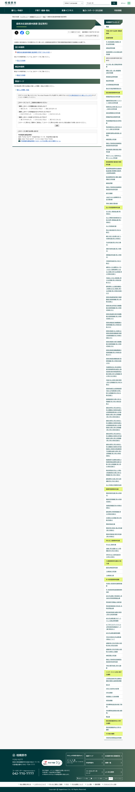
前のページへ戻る (83, 778)
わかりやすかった (26, 114)
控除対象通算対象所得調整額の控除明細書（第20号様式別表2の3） (114, 316)
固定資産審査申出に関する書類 (113, 728)
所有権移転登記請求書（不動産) (114, 705)
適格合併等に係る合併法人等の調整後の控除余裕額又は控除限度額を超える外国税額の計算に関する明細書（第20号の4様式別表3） (114, 412)
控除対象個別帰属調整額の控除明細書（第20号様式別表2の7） (114, 352)
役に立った (24, 108)
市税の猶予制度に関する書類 (113, 667)
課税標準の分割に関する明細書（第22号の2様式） (113, 480)
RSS (67, 784)
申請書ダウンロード (35, 16)
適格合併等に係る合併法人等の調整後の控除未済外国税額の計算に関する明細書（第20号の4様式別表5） (114, 437)
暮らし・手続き (17, 10)
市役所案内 (89, 762)
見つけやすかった (26, 119)
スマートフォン (118, 778)
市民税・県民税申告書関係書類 (114, 585)
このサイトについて (40, 784)
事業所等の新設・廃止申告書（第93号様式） (114, 529)
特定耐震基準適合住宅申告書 (114, 122)
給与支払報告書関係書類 (113, 633)
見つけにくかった (55, 119)
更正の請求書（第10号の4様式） (113, 231)
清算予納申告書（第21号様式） (113, 250)
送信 (57, 125)
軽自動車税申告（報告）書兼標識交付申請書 (114, 178)
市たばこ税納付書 (111, 544)
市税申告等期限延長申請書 (114, 737)
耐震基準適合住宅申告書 (113, 96)
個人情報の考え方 (25, 784)
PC (111, 778)
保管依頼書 (109, 700)
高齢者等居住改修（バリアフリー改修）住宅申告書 (114, 102)
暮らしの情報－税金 (23, 90)
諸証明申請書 (110, 80)
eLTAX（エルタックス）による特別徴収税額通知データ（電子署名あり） (113, 627)
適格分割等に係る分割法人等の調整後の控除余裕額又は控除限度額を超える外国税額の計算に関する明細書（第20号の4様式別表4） (114, 425)
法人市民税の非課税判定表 (114, 485)
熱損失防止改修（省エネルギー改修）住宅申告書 (114, 108)
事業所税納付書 (110, 524)
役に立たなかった (51, 108)
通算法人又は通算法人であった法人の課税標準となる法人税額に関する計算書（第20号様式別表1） (114, 271)
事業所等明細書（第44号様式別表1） (114, 500)
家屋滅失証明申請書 (112, 76)
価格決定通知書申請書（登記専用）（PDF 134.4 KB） (33, 52)
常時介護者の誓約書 (112, 203)
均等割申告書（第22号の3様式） (113, 262)
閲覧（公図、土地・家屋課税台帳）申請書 (113, 72)
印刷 (80, 35)
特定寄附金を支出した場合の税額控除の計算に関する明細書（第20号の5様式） (113, 473)
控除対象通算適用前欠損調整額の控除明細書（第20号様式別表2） (114, 299)
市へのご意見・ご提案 (55, 784)
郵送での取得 (21, 75)
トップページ (24, 16)
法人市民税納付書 (111, 226)
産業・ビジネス (67, 10)
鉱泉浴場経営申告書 (112, 567)
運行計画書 (109, 193)
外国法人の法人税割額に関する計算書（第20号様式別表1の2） (113, 280)
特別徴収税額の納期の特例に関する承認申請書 (114, 613)
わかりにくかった (55, 114)
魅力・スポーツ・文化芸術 (93, 10)
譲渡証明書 (109, 183)
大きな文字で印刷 (90, 35)
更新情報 (97, 784)
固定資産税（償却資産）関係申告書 (114, 150)
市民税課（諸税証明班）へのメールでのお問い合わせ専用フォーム (41, 141)
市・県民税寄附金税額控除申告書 (114, 591)
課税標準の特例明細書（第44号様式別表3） (113, 513)
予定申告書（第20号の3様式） (113, 243)
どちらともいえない (37, 108)
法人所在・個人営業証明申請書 (114, 65)
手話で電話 (51, 762)
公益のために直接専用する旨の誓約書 (113, 198)
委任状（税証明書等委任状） (114, 88)
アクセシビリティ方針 (110, 784)
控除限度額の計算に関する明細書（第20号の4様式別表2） (113, 401)
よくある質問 (109, 772)
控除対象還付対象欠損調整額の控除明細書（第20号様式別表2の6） (114, 344)
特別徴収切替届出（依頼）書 (114, 602)
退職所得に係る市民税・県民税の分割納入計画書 (114, 650)
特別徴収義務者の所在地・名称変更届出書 (114, 607)
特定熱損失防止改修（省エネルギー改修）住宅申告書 (114, 128)
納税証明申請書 (110, 48)
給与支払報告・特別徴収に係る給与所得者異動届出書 (114, 597)
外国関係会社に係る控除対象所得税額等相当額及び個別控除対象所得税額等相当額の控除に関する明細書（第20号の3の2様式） (114, 371)
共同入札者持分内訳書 (112, 688)
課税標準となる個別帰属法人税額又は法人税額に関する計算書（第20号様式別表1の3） (114, 290)
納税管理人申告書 (111, 139)
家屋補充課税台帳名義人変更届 (114, 134)
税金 (44, 16)
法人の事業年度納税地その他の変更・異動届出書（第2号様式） (113, 220)
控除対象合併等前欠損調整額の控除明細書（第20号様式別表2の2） (114, 308)
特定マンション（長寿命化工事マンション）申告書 (113, 157)
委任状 (108, 684)
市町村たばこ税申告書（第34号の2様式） (113, 556)
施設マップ (89, 756)
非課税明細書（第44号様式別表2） (114, 507)
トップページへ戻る (97, 778)
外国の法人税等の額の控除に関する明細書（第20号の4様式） (114, 382)
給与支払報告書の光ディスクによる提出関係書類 (113, 619)
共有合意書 (109, 692)
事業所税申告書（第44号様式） (114, 494)
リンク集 (89, 784)
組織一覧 (108, 762)
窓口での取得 (21, 60)
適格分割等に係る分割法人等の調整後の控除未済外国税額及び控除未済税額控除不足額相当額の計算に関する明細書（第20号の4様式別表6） (114, 450)
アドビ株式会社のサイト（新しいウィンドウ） (80, 95)
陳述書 (108, 716)
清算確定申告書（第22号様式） (113, 256)
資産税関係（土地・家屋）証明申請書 (114, 53)
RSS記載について (77, 784)
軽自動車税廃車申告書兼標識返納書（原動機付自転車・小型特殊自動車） (114, 171)
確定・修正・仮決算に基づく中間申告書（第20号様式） (113, 237)
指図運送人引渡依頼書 (112, 696)
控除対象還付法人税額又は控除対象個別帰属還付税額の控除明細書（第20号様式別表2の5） (114, 334)
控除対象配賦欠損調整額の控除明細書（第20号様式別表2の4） (114, 325)
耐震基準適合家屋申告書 (113, 117)
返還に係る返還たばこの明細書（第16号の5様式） (113, 550)
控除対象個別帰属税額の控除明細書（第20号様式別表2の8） (114, 361)
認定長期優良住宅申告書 (113, 113)
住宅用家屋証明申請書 (112, 84)
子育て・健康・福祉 (42, 10)
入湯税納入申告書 (111, 571)
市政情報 (118, 10)
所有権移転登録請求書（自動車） (114, 712)
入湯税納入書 (110, 575)
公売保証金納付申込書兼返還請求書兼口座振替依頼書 (114, 680)
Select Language (71, 3)
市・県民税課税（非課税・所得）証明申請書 (113, 43)
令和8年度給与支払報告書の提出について (113, 638)
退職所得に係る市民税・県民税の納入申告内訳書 (114, 644)
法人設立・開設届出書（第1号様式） (113, 213)
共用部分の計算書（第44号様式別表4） (114, 519)
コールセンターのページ (91, 772)
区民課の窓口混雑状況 (112, 756)
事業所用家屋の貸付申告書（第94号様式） (114, 535)
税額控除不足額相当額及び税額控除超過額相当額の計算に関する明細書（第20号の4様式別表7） (114, 463)
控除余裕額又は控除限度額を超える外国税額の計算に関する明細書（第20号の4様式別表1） (114, 392)
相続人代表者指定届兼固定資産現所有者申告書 (114, 144)
